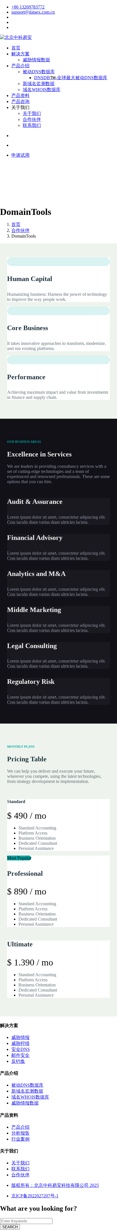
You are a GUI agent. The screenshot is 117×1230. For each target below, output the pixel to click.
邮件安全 (20, 1055)
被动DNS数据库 (39, 71)
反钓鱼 (18, 1061)
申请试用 (20, 155)
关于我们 (32, 113)
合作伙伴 (32, 119)
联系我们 (32, 125)
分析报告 (20, 1133)
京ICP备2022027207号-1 (34, 1195)
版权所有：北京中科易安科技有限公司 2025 (55, 1185)
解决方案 (20, 53)
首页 (15, 47)
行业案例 (20, 1139)
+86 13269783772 (28, 7)
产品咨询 (20, 101)
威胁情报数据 (36, 59)
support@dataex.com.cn (33, 12)
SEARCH (10, 1227)
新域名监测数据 (39, 83)
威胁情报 (20, 1037)
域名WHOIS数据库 (41, 89)
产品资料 (20, 95)
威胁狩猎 (20, 1043)
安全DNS (20, 1049)
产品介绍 (20, 65)
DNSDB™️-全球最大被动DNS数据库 (70, 77)
